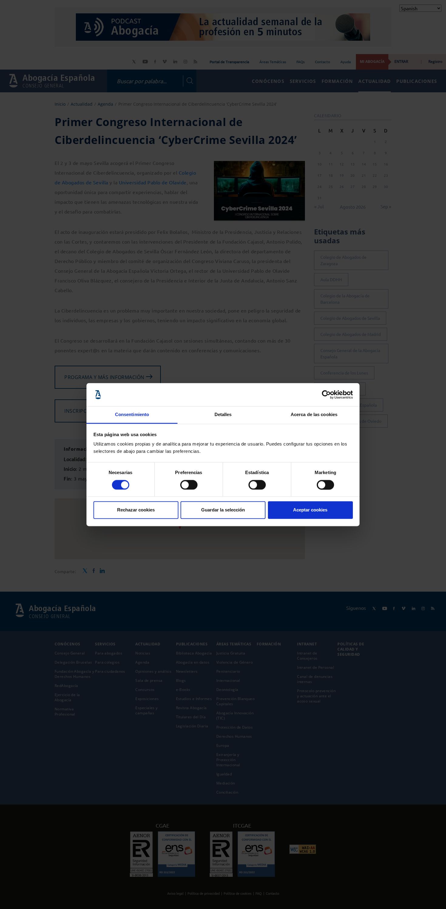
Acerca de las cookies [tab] (314, 414)
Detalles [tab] (223, 414)
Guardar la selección (223, 510)
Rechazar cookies (136, 510)
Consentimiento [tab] (132, 414)
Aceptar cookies (310, 510)
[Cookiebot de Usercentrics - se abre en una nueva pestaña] (326, 394)
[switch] (189, 485)
